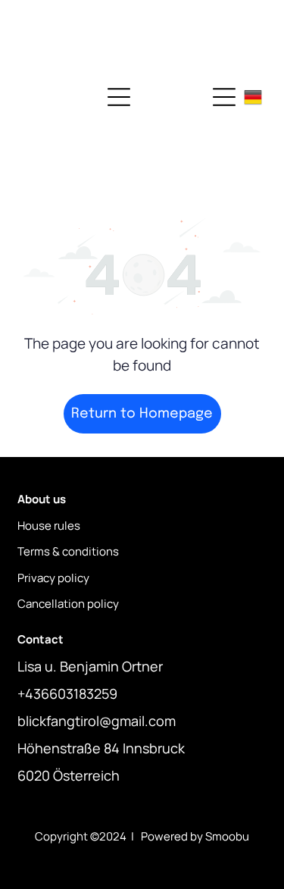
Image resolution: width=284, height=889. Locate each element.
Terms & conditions (68, 551)
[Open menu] (119, 97)
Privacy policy (53, 578)
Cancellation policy (68, 604)
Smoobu (227, 836)
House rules (48, 526)
